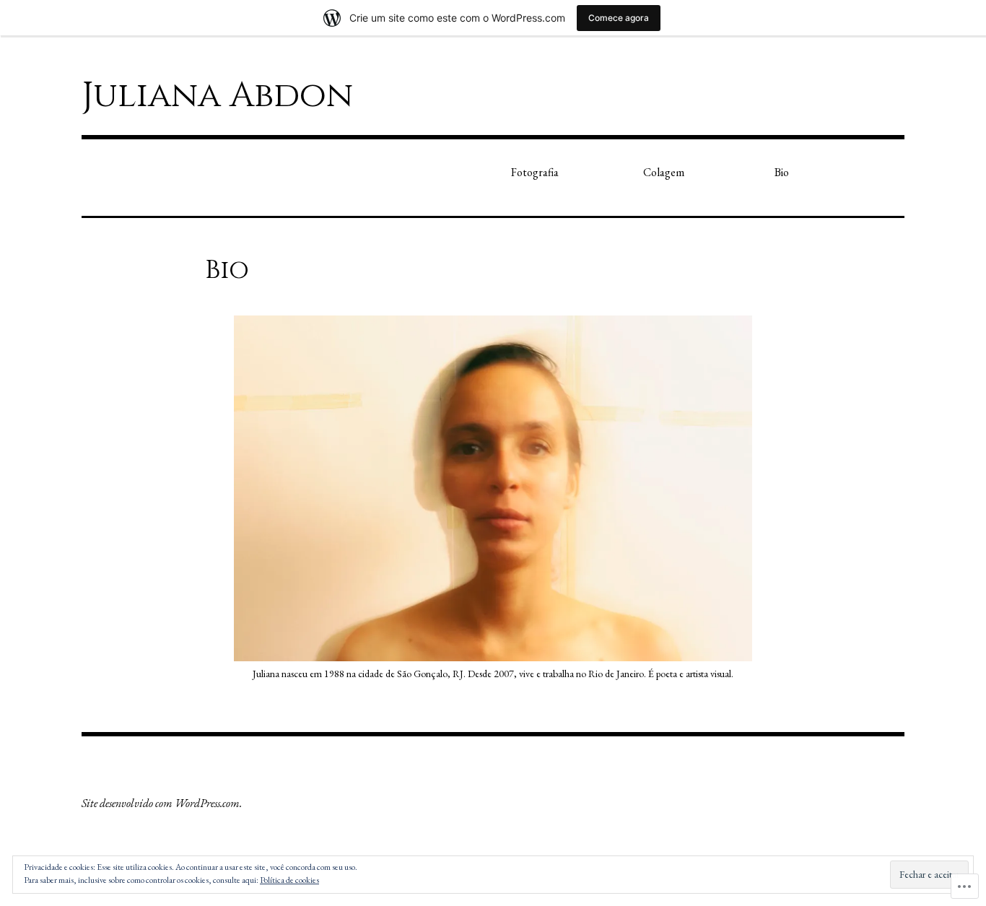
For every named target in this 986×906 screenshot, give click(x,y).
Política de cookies (289, 880)
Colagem (663, 172)
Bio (782, 172)
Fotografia (535, 172)
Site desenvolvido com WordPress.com (161, 803)
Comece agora (618, 17)
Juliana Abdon (217, 95)
